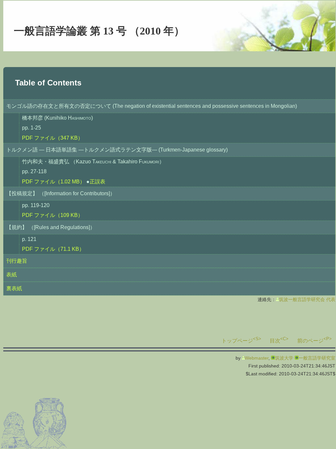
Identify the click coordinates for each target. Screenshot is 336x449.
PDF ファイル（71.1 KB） (53, 249)
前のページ (310, 340)
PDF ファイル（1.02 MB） (53, 181)
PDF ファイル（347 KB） (52, 138)
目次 (275, 340)
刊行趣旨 (16, 261)
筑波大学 (284, 358)
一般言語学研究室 (317, 358)
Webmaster (256, 358)
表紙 (11, 274)
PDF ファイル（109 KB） (52, 215)
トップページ (237, 340)
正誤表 (97, 181)
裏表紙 (14, 288)
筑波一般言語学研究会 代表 (307, 299)
